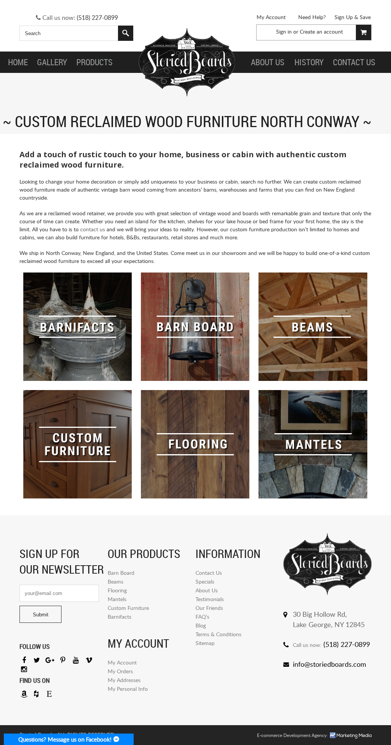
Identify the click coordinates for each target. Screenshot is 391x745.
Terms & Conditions (218, 634)
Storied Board (187, 62)
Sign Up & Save (352, 17)
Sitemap (205, 643)
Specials (205, 581)
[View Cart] (363, 32)
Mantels (117, 599)
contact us (92, 229)
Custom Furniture (128, 607)
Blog (201, 625)
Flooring (117, 590)
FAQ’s (202, 616)
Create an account (321, 31)
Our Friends (209, 607)
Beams (115, 581)
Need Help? (312, 17)
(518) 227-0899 (97, 17)
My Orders (120, 671)
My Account (271, 17)
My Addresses (124, 680)
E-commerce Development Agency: (292, 735)
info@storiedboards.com (329, 664)
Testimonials (210, 599)
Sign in (284, 31)
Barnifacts (119, 616)
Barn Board (121, 572)
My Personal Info (128, 688)
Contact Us (209, 572)
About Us (207, 590)
